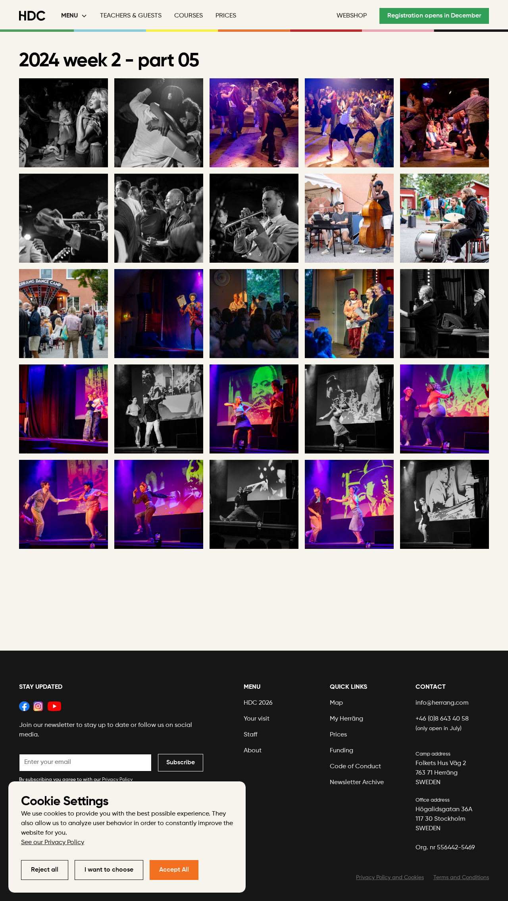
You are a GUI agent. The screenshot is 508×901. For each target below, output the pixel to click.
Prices (226, 16)
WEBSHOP (352, 16)
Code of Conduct (355, 766)
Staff (251, 735)
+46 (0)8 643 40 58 (442, 723)
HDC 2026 (258, 703)
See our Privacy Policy (52, 842)
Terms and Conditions (461, 877)
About (253, 751)
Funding (341, 751)
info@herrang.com (442, 703)
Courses (188, 16)
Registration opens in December (434, 16)
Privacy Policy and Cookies (390, 877)
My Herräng (346, 719)
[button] (74, 16)
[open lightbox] (63, 122)
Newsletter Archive (357, 782)
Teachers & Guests (131, 16)
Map (336, 703)
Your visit (256, 719)
